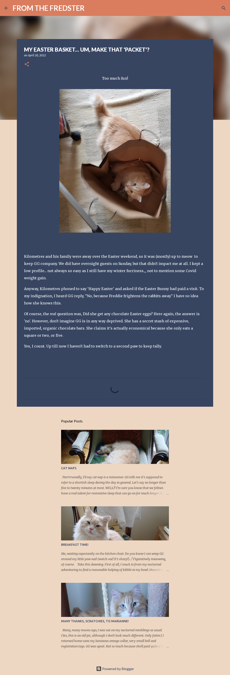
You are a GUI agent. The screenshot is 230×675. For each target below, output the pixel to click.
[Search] (91, 8)
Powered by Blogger (118, 668)
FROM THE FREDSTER (49, 8)
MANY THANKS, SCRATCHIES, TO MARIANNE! (95, 621)
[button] (26, 64)
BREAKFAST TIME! (74, 544)
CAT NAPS (68, 468)
